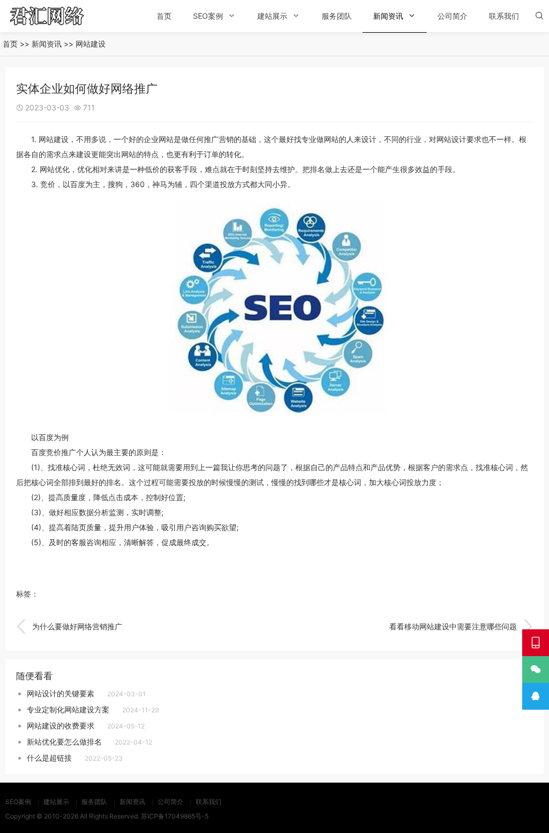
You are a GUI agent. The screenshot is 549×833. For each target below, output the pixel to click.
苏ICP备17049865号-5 (175, 816)
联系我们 (504, 15)
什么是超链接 (49, 757)
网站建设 (91, 43)
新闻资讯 (388, 15)
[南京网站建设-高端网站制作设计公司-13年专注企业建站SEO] (61, 16)
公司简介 (452, 15)
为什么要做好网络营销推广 (69, 627)
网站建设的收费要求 (60, 725)
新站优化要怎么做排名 (64, 741)
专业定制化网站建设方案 (68, 709)
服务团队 (337, 15)
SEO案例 (208, 15)
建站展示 (272, 15)
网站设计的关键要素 (60, 693)
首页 (164, 15)
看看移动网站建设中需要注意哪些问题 (461, 627)
